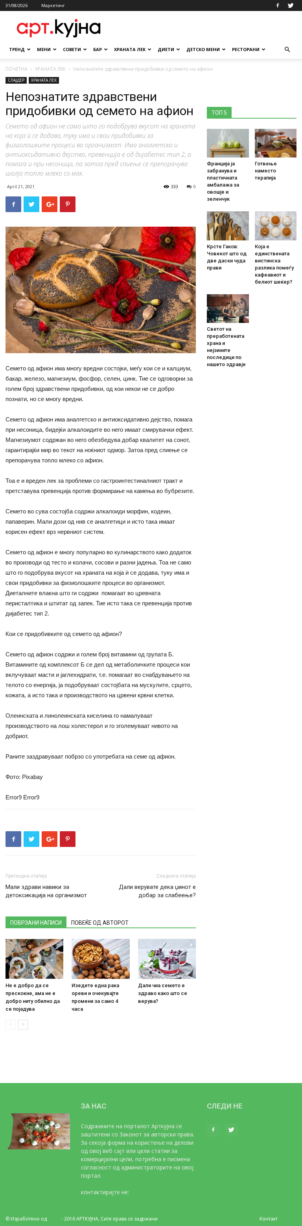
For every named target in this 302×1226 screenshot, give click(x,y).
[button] (287, 49)
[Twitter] (290, 5)
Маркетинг (53, 5)
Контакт (269, 1218)
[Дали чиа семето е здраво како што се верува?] (167, 959)
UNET (54, 1218)
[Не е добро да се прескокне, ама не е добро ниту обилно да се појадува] (34, 959)
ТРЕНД (17, 49)
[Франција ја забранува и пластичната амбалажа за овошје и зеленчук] (228, 143)
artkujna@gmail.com (157, 1192)
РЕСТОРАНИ (246, 49)
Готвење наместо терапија (266, 171)
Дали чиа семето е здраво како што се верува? (162, 993)
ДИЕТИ (166, 49)
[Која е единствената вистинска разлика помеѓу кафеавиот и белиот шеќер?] (276, 225)
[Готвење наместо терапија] (276, 143)
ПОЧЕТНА (17, 69)
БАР (97, 49)
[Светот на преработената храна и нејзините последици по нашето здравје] (228, 308)
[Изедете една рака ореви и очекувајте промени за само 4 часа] (100, 959)
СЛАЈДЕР (16, 80)
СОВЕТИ (72, 49)
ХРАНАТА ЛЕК (129, 49)
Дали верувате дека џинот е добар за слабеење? (157, 891)
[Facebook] (278, 5)
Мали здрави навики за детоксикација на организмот (46, 891)
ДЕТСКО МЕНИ (203, 49)
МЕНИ (44, 49)
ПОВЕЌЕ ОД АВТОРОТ (100, 923)
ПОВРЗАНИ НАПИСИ (36, 923)
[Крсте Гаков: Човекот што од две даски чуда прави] (228, 225)
